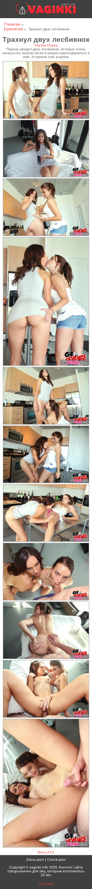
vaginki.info (39, 867)
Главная (12, 24)
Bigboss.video (51, 22)
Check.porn (56, 859)
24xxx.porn (35, 859)
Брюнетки (14, 29)
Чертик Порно (46, 45)
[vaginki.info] (46, 10)
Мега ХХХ (46, 852)
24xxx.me (74, 22)
